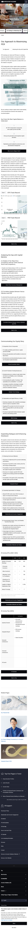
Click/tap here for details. (6, 920)
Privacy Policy (4, 905)
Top (2, 870)
